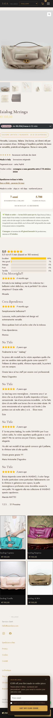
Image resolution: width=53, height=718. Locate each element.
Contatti (5, 661)
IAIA (10, 3)
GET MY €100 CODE (29, 708)
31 (11, 504)
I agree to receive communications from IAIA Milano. (29, 703)
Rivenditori (6, 688)
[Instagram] (3, 633)
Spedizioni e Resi (8, 642)
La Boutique (6, 670)
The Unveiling (7, 676)
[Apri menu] (48, 3)
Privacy (4, 648)
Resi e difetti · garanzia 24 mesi (12, 183)
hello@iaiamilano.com (10, 626)
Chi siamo (6, 682)
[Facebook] (10, 633)
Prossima (16, 504)
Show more (37, 409)
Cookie (4, 655)
